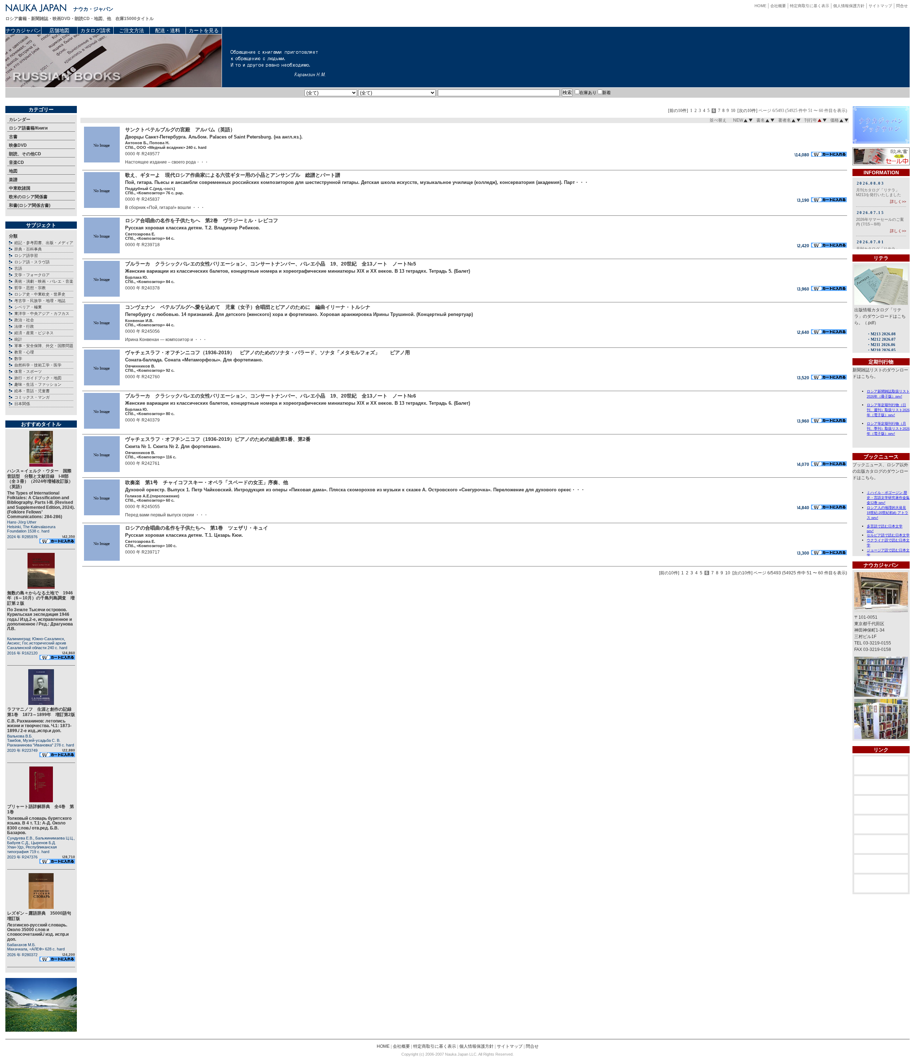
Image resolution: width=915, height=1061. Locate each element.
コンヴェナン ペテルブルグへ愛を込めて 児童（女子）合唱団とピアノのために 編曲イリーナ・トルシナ (247, 307)
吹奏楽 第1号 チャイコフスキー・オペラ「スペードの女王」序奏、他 (206, 482)
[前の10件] (678, 110)
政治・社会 (24, 320)
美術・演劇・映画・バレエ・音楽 (43, 281)
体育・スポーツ (28, 371)
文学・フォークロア (32, 275)
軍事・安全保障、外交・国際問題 (43, 346)
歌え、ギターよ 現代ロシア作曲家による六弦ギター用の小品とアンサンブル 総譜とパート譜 (232, 175)
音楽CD (16, 162)
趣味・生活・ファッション (37, 384)
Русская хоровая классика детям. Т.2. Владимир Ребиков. (192, 227)
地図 (13, 171)
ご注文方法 (131, 30)
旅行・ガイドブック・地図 (37, 378)
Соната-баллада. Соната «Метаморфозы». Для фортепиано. (194, 359)
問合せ (902, 6)
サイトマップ (880, 6)
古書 (13, 136)
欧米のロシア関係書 (28, 196)
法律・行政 (24, 326)
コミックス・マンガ (32, 397)
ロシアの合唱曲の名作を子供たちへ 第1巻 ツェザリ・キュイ (196, 528)
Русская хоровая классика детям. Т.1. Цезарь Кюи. (184, 535)
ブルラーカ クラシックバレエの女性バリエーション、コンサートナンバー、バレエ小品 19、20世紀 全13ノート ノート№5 (270, 264)
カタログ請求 (95, 30)
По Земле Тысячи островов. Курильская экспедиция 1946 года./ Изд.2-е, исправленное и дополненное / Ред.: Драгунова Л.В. (40, 619)
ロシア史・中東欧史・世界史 (39, 294)
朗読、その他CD (25, 153)
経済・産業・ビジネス (34, 333)
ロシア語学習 (26, 255)
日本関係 (22, 403)
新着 (606, 92)
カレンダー (19, 119)
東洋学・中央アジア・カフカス (41, 313)
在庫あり (588, 92)
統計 (18, 339)
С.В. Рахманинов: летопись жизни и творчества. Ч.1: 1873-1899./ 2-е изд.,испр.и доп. (39, 726)
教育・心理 (24, 352)
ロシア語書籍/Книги (28, 128)
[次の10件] (747, 110)
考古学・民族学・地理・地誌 (39, 300)
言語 (18, 268)
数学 (18, 358)
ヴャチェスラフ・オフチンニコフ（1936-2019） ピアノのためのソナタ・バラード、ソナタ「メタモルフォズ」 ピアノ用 (267, 352)
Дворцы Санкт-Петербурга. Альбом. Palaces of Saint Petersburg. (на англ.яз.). (214, 137)
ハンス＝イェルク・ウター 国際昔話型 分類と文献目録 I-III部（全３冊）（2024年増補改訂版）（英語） (40, 478)
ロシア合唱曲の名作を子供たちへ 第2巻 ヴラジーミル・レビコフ (201, 220)
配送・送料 (167, 30)
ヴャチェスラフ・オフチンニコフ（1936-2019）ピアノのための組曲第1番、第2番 (218, 439)
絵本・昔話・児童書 (32, 391)
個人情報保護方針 (849, 6)
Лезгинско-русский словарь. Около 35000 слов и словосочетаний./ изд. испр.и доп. (38, 932)
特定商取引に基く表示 (809, 6)
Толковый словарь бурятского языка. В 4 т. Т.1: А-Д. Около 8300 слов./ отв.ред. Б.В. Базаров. (39, 825)
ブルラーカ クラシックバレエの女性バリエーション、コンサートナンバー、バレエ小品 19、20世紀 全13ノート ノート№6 (270, 396)
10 (733, 110)
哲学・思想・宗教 (30, 288)
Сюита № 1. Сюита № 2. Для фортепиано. (173, 446)
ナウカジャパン (23, 30)
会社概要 (778, 6)
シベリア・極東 (28, 307)
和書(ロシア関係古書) (29, 205)
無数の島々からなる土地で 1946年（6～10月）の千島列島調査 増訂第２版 (41, 598)
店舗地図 (59, 30)
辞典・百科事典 (28, 249)
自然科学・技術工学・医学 (37, 365)
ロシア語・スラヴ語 (32, 262)
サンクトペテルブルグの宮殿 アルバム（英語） (180, 129)
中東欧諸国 (19, 188)
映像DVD (18, 145)
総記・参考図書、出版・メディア (43, 242)
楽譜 (13, 179)
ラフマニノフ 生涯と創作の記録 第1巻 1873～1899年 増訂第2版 (41, 712)
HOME (760, 6)
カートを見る (204, 30)
